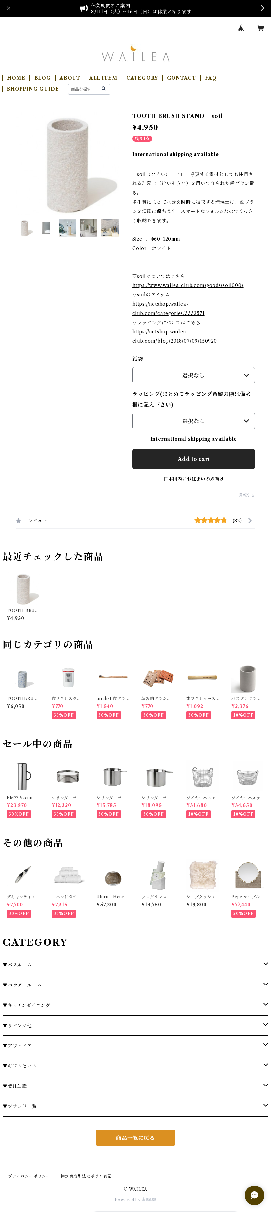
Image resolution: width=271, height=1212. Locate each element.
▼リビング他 (17, 1026)
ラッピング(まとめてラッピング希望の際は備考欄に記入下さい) (191, 399)
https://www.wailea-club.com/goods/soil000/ (188, 285)
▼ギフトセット (20, 1066)
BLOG (42, 78)
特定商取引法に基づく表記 (86, 1176)
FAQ (210, 78)
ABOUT (70, 78)
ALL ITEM (103, 78)
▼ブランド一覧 (20, 1106)
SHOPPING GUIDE (33, 89)
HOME (16, 78)
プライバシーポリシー (29, 1176)
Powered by (128, 1199)
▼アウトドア (17, 1046)
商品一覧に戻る (135, 1138)
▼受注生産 (15, 1086)
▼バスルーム (17, 965)
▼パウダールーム (22, 985)
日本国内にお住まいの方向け (194, 479)
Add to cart (194, 459)
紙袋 (137, 359)
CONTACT (181, 78)
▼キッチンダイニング (27, 1005)
